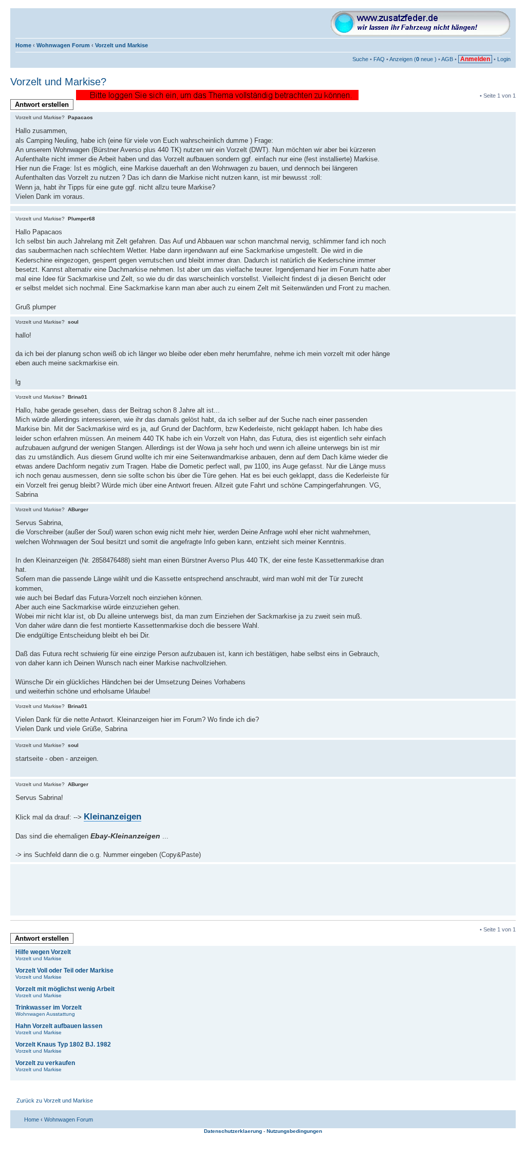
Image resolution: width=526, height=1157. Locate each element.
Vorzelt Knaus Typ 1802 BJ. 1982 (63, 1044)
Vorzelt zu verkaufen (45, 1063)
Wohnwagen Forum (63, 45)
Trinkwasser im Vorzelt (48, 1007)
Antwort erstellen (42, 104)
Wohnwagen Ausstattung (45, 1014)
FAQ (379, 59)
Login (504, 59)
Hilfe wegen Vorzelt (43, 952)
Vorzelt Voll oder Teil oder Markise (64, 970)
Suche (360, 59)
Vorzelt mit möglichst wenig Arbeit (65, 989)
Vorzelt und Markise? (58, 81)
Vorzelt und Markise (121, 45)
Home (23, 45)
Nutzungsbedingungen (294, 1131)
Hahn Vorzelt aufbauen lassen (58, 1026)
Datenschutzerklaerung (233, 1131)
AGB (447, 59)
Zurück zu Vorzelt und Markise (54, 1100)
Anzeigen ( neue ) (413, 59)
